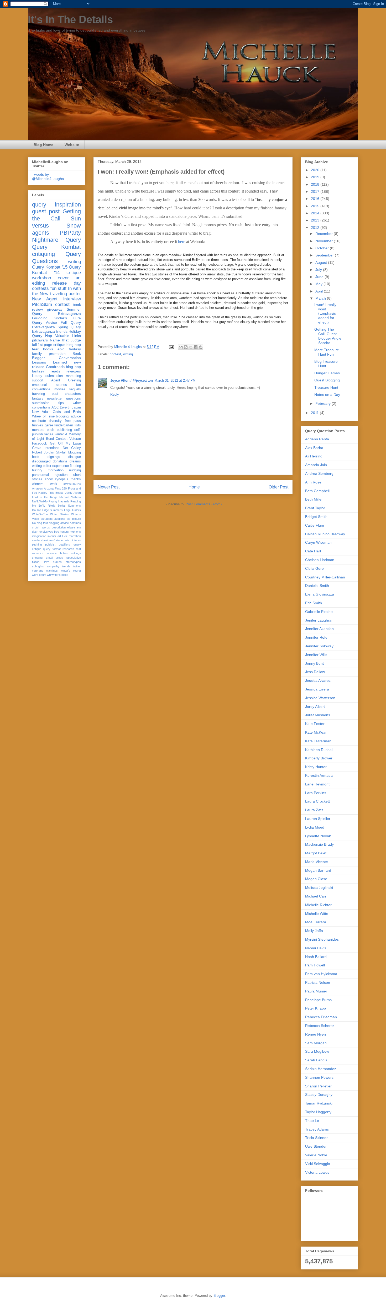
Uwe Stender (316, 1146)
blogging (74, 452)
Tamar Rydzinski (318, 1103)
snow (49, 479)
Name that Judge (65, 340)
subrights (38, 566)
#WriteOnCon (72, 484)
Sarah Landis (316, 1060)
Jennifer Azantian (319, 629)
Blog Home (43, 145)
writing (128, 354)
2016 (315, 198)
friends (61, 331)
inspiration (68, 204)
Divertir (65, 407)
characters (73, 394)
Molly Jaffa (314, 931)
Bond (50, 439)
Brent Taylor (315, 508)
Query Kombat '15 (49, 267)
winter (59, 434)
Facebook (39, 443)
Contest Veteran (68, 439)
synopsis (61, 479)
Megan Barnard (318, 870)
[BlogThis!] (185, 347)
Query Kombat (56, 247)
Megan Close (316, 879)
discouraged (41, 461)
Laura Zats (314, 810)
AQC (55, 407)
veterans (37, 570)
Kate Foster (315, 724)
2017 (315, 191)
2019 (315, 177)
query (39, 204)
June (320, 277)
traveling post (45, 394)
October (322, 248)
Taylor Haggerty (318, 1112)
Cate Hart (313, 551)
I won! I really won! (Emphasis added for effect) (325, 313)
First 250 (61, 488)
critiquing (43, 254)
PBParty (70, 232)
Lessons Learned (49, 362)
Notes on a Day (327, 394)
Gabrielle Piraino (319, 611)
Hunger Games (327, 373)
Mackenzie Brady (319, 844)
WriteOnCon (40, 514)
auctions (59, 518)
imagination (39, 536)
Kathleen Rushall (319, 750)
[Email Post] (171, 347)
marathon (75, 536)
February (323, 403)
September (325, 255)
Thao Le (312, 1120)
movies (59, 389)
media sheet (40, 540)
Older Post (278, 487)
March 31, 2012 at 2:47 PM (175, 380)
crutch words (41, 527)
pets (66, 540)
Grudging (40, 318)
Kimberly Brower (318, 758)
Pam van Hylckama (321, 974)
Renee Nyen (315, 1034)
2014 (315, 213)
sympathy (53, 566)
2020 (315, 170)
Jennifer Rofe (316, 637)
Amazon (37, 488)
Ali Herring (313, 456)
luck (64, 536)
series (48, 434)
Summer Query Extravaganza (56, 311)
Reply (114, 394)
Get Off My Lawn (65, 443)
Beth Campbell (317, 491)
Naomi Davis (315, 948)
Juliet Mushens (317, 715)
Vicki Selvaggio (317, 1164)
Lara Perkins (315, 793)
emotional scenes (49, 385)
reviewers (73, 371)
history (37, 470)
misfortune (56, 540)
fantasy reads (46, 371)
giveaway (54, 309)
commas (75, 523)
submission (40, 403)
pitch (50, 430)
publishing (64, 430)
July (319, 270)
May (319, 284)
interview (72, 298)
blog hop (73, 367)
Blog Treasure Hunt (326, 363)
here (181, 241)
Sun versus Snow (56, 222)
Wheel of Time (43, 416)
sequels (75, 389)
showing (37, 557)
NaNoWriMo (40, 501)
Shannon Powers (319, 1077)
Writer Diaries (59, 514)
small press (54, 557)
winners (38, 484)
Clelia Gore (314, 568)
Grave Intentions (45, 448)
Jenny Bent (314, 663)
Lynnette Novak (318, 836)
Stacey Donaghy (318, 1094)
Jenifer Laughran (319, 620)
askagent (47, 518)
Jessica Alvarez (318, 680)
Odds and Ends (67, 412)
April (319, 291)
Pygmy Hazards (59, 501)
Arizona (49, 488)
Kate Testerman (318, 741)
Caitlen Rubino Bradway (325, 534)
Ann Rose (313, 482)
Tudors (76, 510)
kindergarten (63, 425)
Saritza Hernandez (320, 1069)
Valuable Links (68, 336)
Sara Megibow (317, 1051)
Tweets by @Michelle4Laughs (48, 176)
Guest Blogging (327, 380)
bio (34, 523)
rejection (61, 475)
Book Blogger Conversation (56, 355)
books (48, 349)
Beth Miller (314, 499)
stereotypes (73, 561)
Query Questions (56, 257)
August (321, 262)
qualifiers (64, 544)
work (53, 484)
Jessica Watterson (320, 698)
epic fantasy (69, 349)
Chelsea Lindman (319, 560)
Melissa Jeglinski (319, 887)
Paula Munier (316, 991)
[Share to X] (190, 347)
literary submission (47, 376)
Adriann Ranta (317, 439)
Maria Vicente (316, 862)
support (37, 380)
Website (72, 145)
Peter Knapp (315, 1008)
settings (76, 553)
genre (49, 425)
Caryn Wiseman (318, 542)
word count (39, 574)
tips (61, 403)
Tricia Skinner (316, 1138)
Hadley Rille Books (51, 492)
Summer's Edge (60, 510)
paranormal (40, 475)
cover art (69, 277)
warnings (52, 570)
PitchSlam (42, 304)
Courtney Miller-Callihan (325, 577)
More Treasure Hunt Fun (326, 352)
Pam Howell (315, 965)
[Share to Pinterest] (200, 347)
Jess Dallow (315, 672)
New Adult (41, 412)
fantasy (37, 398)
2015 (315, 206)
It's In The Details (70, 19)
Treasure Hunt (326, 387)
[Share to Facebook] (195, 347)
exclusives (46, 531)
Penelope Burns (318, 1000)
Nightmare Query (56, 239)
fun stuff (58, 288)
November (324, 241)
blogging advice (59, 523)
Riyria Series (57, 505)
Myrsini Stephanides (322, 939)
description (59, 527)
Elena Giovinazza (319, 594)
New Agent (45, 298)
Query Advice (44, 322)
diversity (55, 421)
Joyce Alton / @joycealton (131, 380)
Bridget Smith (316, 517)
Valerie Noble (316, 1155)
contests (40, 288)
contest (115, 354)
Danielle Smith (317, 585)
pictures (76, 540)
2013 (315, 220)
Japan (76, 407)
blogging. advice (68, 416)
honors (64, 531)
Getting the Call (56, 215)
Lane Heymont (317, 784)
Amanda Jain (316, 465)
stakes (57, 561)
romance (37, 553)
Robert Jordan (43, 452)
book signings (46, 457)
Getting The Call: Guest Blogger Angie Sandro (327, 336)
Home (194, 487)
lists (78, 425)
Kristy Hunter (316, 767)
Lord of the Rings (45, 497)
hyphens (75, 531)
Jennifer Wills (316, 655)
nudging (75, 470)
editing (38, 283)
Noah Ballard (316, 957)
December (324, 233)
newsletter (54, 398)
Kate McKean (316, 732)
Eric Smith (313, 603)
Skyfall (61, 452)
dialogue (74, 457)
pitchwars (40, 340)
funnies (37, 425)
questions (73, 398)
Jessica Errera (317, 689)
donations (60, 461)
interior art (54, 536)
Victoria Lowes (317, 1172)
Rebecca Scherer (319, 1025)
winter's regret (71, 570)
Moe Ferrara (315, 922)
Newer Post (108, 487)
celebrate (39, 421)
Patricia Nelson (317, 982)
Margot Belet (315, 853)
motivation (56, 470)
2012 (315, 227)
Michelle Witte (316, 913)
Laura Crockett (317, 801)
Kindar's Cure (67, 318)
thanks (76, 479)
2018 (315, 184)
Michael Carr (315, 896)
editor (47, 466)
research (68, 549)
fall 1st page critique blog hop (56, 344)
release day (66, 283)
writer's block (59, 574)
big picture (74, 518)
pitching (37, 544)
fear (35, 349)
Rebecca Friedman (321, 1017)
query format (51, 549)
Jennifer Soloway (319, 646)
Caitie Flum (314, 525)
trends (66, 566)
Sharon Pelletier (318, 1086)
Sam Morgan (316, 1043)
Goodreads (55, 367)
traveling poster (65, 293)
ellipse (71, 527)
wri (49, 574)
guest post (46, 211)
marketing (73, 376)
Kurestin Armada (319, 775)
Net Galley (72, 448)
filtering (75, 466)
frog (56, 531)
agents (40, 232)
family (37, 353)
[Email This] (180, 347)
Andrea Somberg (319, 473)
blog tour (42, 523)
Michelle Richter (318, 905)
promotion (57, 353)
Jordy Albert (73, 492)
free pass (73, 421)
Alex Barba (314, 448)
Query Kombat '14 (56, 270)
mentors (38, 430)
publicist (50, 544)
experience (60, 466)
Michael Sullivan (70, 497)
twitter (77, 566)
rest (78, 549)
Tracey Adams (317, 1129)
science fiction (57, 553)
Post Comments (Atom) (204, 504)
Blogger (219, 1296)
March (321, 298)
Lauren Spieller (317, 818)
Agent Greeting (66, 380)
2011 (315, 413)
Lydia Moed (314, 827)
